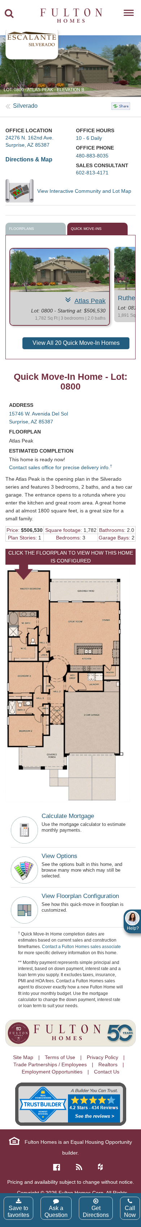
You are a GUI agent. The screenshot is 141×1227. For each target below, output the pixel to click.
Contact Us (106, 1072)
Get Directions (96, 1211)
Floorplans (21, 229)
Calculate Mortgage (68, 816)
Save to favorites (18, 1211)
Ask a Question (56, 1211)
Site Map (23, 1057)
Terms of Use (60, 1057)
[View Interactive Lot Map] (21, 190)
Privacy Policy (102, 1057)
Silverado (25, 106)
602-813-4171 (92, 172)
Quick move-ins (86, 229)
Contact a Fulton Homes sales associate (81, 946)
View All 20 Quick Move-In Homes (76, 343)
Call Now (130, 1211)
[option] (70, 66)
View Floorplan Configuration (80, 896)
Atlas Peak (90, 300)
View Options (59, 856)
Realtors (108, 1064)
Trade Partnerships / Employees (50, 1064)
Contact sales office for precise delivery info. (60, 467)
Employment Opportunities (52, 1072)
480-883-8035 (92, 156)
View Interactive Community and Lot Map (84, 191)
